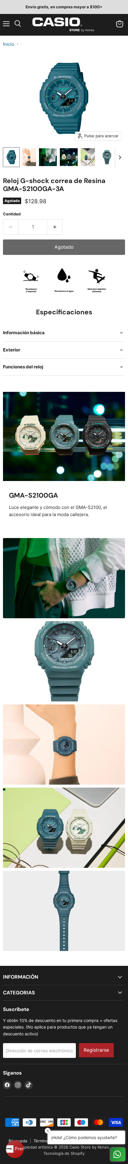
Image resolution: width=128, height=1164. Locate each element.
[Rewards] (15, 1149)
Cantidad (12, 214)
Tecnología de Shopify (64, 1153)
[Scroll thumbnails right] (119, 157)
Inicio (8, 44)
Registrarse (96, 1050)
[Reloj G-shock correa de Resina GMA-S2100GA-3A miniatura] (11, 157)
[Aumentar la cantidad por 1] (55, 227)
